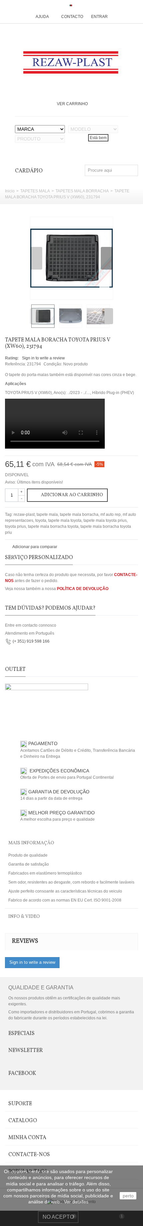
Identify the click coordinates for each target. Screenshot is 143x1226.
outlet (15, 669)
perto (128, 1195)
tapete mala (47, 514)
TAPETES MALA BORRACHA (82, 191)
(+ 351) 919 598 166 (31, 641)
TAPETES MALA (35, 191)
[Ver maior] (104, 291)
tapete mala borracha (79, 514)
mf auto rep (110, 514)
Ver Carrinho (72, 104)
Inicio (10, 191)
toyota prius (15, 526)
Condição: (53, 364)
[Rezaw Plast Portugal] (71, 62)
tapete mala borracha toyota (53, 526)
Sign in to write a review (43, 358)
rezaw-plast (24, 514)
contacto (72, 16)
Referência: (15, 364)
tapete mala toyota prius (105, 520)
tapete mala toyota (64, 520)
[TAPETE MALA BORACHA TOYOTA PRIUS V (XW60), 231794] (71, 258)
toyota (40, 520)
